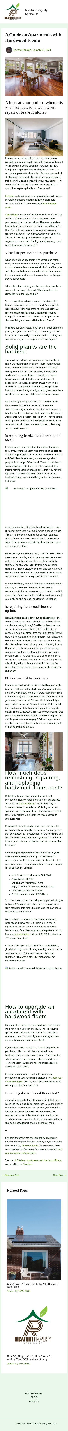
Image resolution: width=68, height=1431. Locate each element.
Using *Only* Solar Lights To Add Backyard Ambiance (33, 1285)
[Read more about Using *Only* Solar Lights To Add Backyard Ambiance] (34, 1239)
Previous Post (10, 1175)
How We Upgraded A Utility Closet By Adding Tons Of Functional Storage (29, 1358)
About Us (34, 1401)
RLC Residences (34, 1393)
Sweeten (9, 196)
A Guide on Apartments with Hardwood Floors (38, 1160)
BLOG (27, 1291)
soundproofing (22, 934)
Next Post (59, 1175)
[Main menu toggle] (61, 11)
